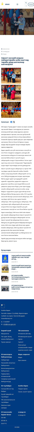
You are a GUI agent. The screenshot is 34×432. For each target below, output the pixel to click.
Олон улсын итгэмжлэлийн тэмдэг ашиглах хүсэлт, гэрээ (25, 347)
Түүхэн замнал (6, 342)
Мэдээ (4, 54)
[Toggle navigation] (17, 4)
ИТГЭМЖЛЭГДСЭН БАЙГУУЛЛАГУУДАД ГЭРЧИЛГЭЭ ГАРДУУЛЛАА (21, 287)
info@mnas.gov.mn (9, 324)
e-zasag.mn (22, 415)
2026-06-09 (14, 272)
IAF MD (3, 417)
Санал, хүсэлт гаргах (25, 392)
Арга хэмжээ (22, 360)
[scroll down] (17, 32)
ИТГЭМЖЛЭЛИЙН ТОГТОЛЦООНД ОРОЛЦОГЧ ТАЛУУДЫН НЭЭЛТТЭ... (20, 277)
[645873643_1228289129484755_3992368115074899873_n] (17, 93)
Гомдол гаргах (23, 389)
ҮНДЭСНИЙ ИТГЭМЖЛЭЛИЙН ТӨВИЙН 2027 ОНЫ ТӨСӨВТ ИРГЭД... (21, 257)
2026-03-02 (6, 49)
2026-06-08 (14, 281)
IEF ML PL (4, 420)
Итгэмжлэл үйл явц (24, 333)
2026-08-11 (14, 262)
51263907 (6, 322)
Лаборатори (5, 360)
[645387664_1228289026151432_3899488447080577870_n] (17, 76)
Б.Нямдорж (6, 51)
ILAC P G (3, 423)
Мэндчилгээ (5, 333)
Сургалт (20, 342)
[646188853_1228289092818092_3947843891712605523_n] (17, 110)
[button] (26, 5)
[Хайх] (26, 2)
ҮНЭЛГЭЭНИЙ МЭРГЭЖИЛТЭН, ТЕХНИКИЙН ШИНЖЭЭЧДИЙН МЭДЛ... (21, 267)
